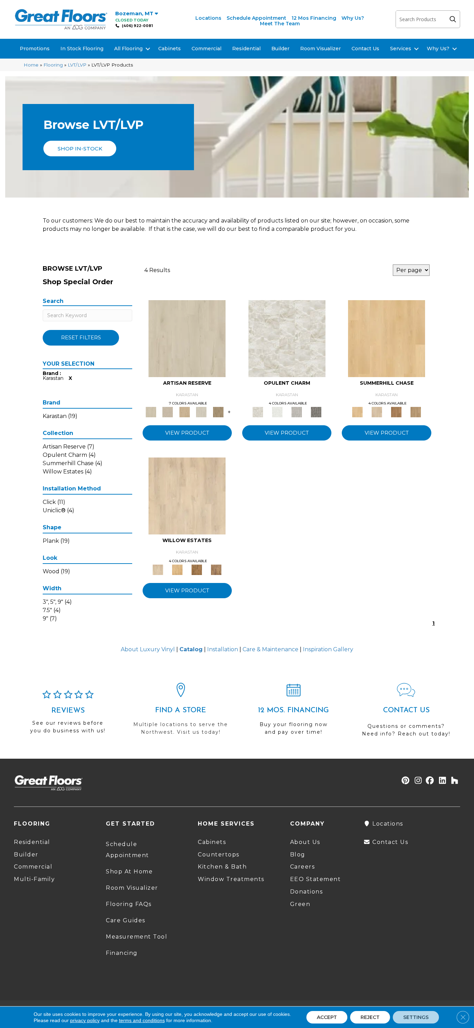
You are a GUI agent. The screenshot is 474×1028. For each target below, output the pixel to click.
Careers (302, 866)
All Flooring (128, 48)
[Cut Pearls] (286, 338)
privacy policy (85, 1020)
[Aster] (177, 569)
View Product (187, 432)
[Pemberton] (218, 412)
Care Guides (125, 920)
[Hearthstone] (316, 412)
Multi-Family (34, 879)
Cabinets (169, 48)
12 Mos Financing (313, 18)
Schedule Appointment (256, 18)
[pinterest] (404, 781)
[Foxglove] (196, 569)
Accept (327, 1017)
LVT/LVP (77, 65)
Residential (246, 48)
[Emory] (386, 338)
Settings (416, 1017)
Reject (370, 1017)
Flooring (53, 65)
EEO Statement (315, 879)
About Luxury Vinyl (148, 649)
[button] (454, 19)
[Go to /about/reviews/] (67, 715)
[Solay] (201, 412)
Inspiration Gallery (328, 649)
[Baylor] (396, 412)
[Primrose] (415, 412)
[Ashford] (296, 412)
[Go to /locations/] (180, 712)
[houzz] (453, 781)
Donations (306, 891)
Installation (222, 649)
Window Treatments (231, 879)
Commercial (206, 48)
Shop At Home (129, 871)
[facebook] (429, 781)
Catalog (191, 649)
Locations (208, 18)
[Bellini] (184, 412)
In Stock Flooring (81, 48)
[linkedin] (441, 781)
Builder (280, 48)
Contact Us (365, 48)
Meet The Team (280, 23)
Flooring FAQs (129, 904)
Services (400, 48)
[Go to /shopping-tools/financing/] (293, 712)
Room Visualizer (320, 48)
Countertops (218, 854)
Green (300, 904)
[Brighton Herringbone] (167, 412)
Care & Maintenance (270, 649)
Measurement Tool (136, 936)
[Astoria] (277, 412)
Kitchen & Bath (222, 866)
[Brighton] (187, 338)
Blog (297, 854)
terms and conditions (142, 1020)
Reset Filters (81, 337)
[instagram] (417, 781)
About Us (305, 842)
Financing (122, 953)
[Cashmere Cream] (187, 495)
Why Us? (352, 18)
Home (31, 65)
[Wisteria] (377, 412)
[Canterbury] (216, 569)
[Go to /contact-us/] (406, 713)
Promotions (35, 48)
